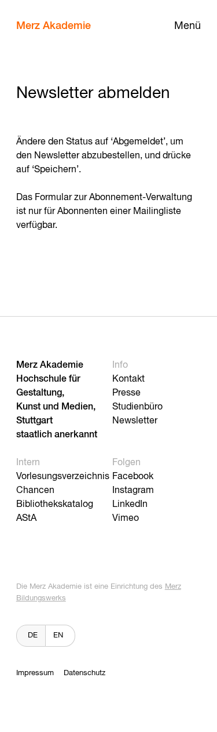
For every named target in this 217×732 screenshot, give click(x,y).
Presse (126, 393)
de (33, 635)
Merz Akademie (53, 26)
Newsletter (134, 421)
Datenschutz (84, 673)
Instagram (133, 490)
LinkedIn (130, 504)
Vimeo (125, 518)
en (58, 635)
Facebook (132, 476)
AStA (26, 518)
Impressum (35, 673)
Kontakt (128, 379)
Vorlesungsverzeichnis (62, 476)
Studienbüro (137, 407)
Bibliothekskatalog (54, 504)
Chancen (35, 490)
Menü (187, 26)
